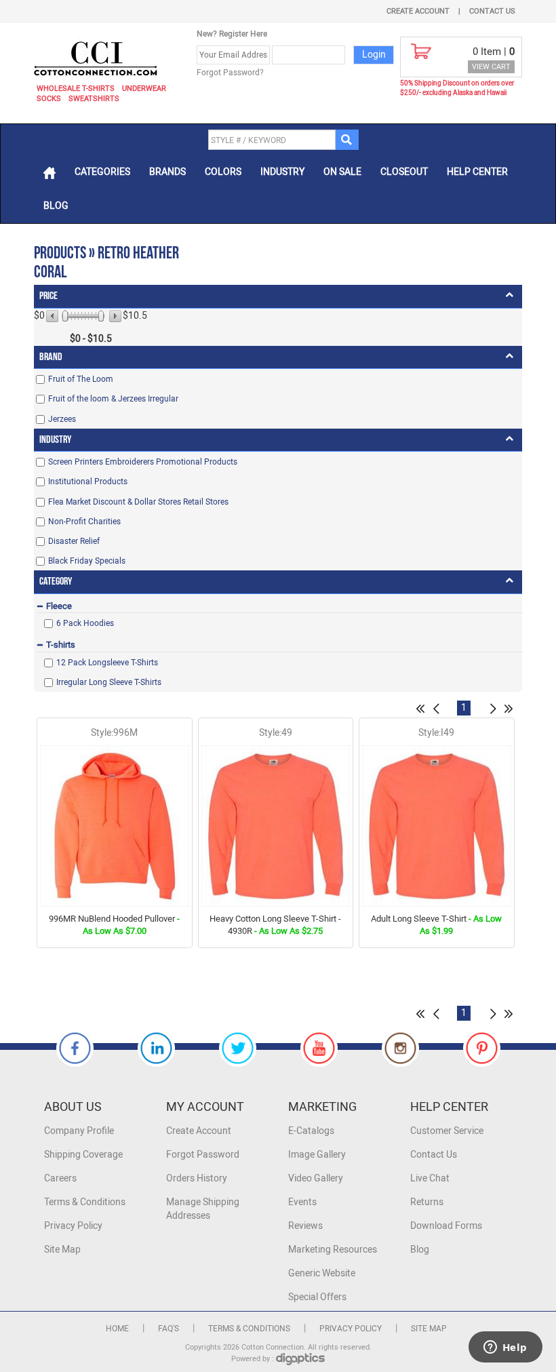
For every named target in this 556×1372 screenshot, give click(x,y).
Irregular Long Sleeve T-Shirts (108, 682)
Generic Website (321, 1273)
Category (55, 581)
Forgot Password (202, 1154)
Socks (49, 98)
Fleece (59, 606)
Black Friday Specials (86, 561)
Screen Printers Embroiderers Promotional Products (142, 462)
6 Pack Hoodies (85, 623)
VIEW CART (491, 66)
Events (302, 1202)
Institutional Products (87, 481)
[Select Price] (65, 316)
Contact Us (492, 11)
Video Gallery (315, 1178)
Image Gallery (317, 1154)
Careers (60, 1178)
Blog (55, 206)
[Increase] (114, 316)
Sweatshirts (93, 98)
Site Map (62, 1249)
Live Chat (430, 1178)
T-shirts (60, 645)
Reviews (305, 1226)
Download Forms (446, 1226)
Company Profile (79, 1131)
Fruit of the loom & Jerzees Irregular (113, 399)
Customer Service (446, 1131)
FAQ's (168, 1328)
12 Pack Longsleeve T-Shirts (107, 662)
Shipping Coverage (83, 1154)
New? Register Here (232, 34)
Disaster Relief (74, 541)
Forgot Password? (230, 72)
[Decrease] (53, 316)
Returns (426, 1202)
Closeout (404, 172)
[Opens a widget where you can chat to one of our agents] (505, 1348)
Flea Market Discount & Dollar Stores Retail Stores (138, 502)
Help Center (477, 172)
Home (117, 1328)
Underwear (144, 88)
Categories (102, 172)
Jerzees (62, 419)
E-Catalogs (311, 1131)
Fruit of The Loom (80, 379)
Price (48, 296)
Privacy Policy (73, 1226)
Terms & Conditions (84, 1202)
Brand (50, 357)
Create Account (418, 11)
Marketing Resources (332, 1249)
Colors (223, 172)
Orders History (196, 1178)
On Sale (342, 172)
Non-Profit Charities (84, 521)
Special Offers (317, 1297)
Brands (167, 172)
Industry (282, 172)
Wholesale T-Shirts (76, 88)
